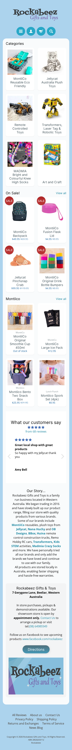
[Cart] (41, 31)
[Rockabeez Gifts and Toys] (36, 13)
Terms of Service (53, 723)
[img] (36, 427)
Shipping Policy (47, 719)
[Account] (31, 31)
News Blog (36, 728)
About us (36, 715)
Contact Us (48, 618)
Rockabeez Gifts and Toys (34, 736)
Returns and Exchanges (23, 723)
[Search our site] (51, 31)
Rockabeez (36, 742)
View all (61, 193)
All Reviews (19, 715)
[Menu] (20, 31)
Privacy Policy (24, 719)
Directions (36, 649)
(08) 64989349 (38, 626)
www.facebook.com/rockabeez (42, 639)
